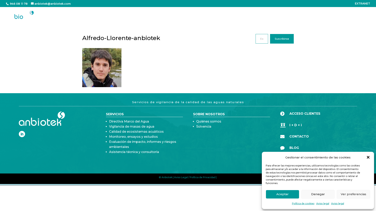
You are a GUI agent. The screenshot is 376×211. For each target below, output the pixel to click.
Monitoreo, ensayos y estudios (133, 137)
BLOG (339, 15)
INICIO (206, 15)
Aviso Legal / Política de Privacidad (194, 177)
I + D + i (295, 125)
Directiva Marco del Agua (129, 121)
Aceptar (282, 194)
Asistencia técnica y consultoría (134, 152)
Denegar (318, 194)
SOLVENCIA (286, 15)
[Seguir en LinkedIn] (22, 134)
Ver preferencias (353, 194)
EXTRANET (362, 3)
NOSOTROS (315, 15)
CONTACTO (359, 15)
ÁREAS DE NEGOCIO (235, 15)
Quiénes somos (208, 121)
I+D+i (266, 15)
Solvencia (203, 126)
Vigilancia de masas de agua (131, 126)
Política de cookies (303, 203)
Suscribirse (282, 38)
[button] (368, 157)
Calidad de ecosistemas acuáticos (136, 131)
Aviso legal (322, 203)
